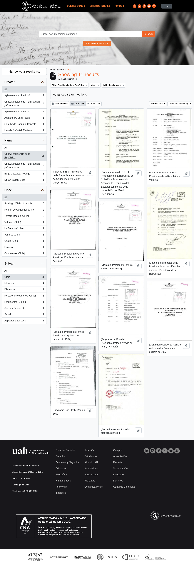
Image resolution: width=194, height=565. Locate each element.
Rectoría (117, 462)
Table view (95, 103)
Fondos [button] (119, 6)
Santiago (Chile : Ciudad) (24, 204)
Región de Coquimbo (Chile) (24, 210)
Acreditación (120, 456)
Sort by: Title (157, 103)
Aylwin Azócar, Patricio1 (24, 96)
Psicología (61, 486)
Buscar (148, 34)
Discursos (24, 290)
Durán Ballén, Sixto (24, 181)
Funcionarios (91, 474)
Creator (9, 82)
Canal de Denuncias (124, 486)
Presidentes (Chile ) (24, 303)
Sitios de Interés (100, 6)
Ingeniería (61, 493)
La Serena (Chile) (24, 229)
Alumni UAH (91, 462)
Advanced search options (70, 94)
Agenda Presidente (24, 309)
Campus (117, 450)
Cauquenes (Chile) (24, 254)
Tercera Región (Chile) (24, 217)
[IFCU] (130, 557)
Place (8, 190)
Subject (9, 263)
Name (8, 140)
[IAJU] (58, 557)
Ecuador (24, 248)
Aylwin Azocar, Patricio (24, 112)
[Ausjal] (35, 557)
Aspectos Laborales (24, 321)
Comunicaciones (93, 486)
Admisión (89, 450)
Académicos (91, 468)
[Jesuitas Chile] (82, 557)
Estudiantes (90, 456)
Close (68, 69)
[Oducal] (155, 557)
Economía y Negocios (67, 462)
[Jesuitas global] (107, 557)
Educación (61, 468)
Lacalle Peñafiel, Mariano (24, 131)
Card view (79, 103)
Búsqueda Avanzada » (97, 43)
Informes (24, 284)
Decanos (118, 480)
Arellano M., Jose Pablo (24, 119)
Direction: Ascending (179, 103)
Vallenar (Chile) (24, 235)
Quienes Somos (76, 6)
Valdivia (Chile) (24, 223)
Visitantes (89, 480)
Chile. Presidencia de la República (24, 156)
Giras (24, 278)
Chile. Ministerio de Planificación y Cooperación (24, 103)
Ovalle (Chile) (24, 242)
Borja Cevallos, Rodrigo (24, 174)
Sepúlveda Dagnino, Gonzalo (24, 125)
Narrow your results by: (24, 71)
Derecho (60, 456)
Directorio (118, 474)
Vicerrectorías (120, 468)
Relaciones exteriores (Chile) (24, 296)
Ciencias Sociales (65, 450)
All (5, 89)
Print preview (60, 103)
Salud (24, 315)
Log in (166, 6)
